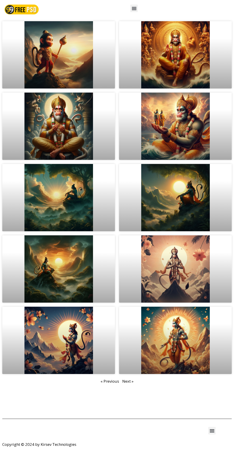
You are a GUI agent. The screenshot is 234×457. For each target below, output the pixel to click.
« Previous (110, 381)
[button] (134, 8)
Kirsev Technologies (58, 444)
